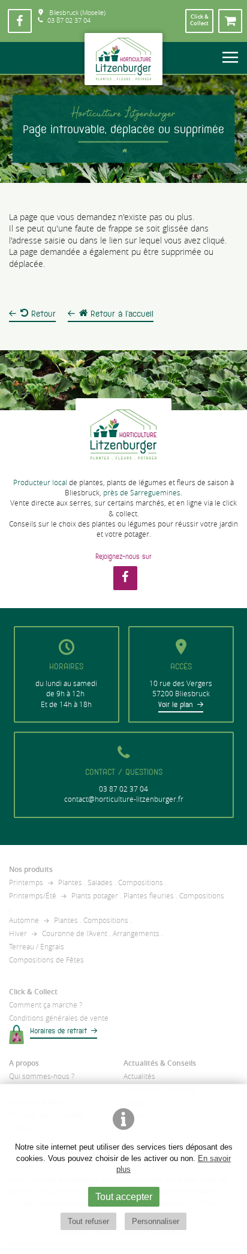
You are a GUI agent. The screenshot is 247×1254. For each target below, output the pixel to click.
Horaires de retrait (58, 1031)
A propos (24, 1063)
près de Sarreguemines (141, 493)
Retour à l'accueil (120, 313)
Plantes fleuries (148, 896)
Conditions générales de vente (59, 1018)
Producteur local (40, 482)
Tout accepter (123, 1196)
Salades (100, 882)
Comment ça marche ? (45, 1005)
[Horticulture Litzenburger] (123, 59)
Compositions (140, 882)
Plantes (70, 882)
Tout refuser (88, 1221)
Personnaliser (155, 1221)
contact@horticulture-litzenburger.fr (123, 799)
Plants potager (94, 896)
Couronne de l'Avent (74, 933)
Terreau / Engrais (36, 947)
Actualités (139, 1076)
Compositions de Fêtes (46, 960)
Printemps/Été (32, 896)
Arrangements (136, 933)
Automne (24, 920)
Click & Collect (33, 992)
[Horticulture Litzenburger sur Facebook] (20, 21)
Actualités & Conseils (159, 1063)
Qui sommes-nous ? (41, 1076)
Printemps (26, 882)
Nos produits (31, 869)
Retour (42, 313)
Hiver (18, 933)
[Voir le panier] (230, 21)
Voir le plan (175, 704)
